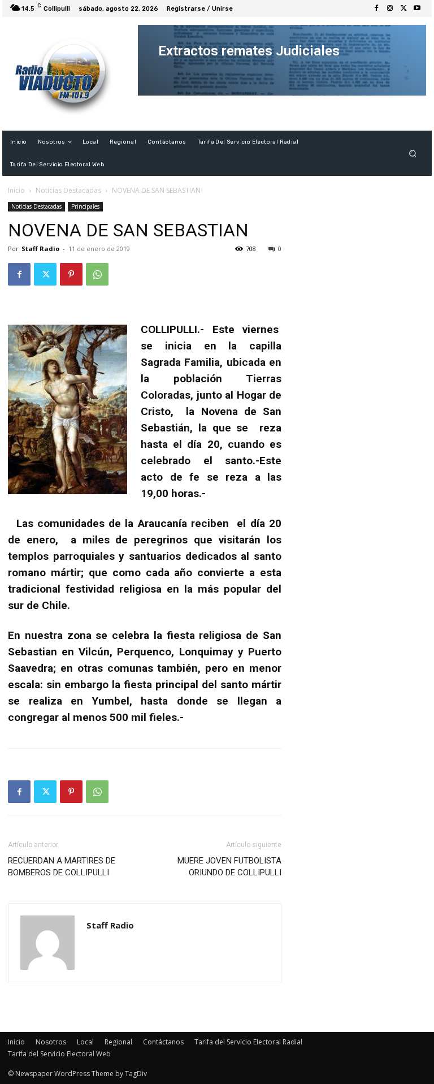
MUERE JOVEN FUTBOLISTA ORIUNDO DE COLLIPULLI (229, 867)
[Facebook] (376, 8)
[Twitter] (403, 8)
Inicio (16, 190)
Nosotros (51, 1042)
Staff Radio (40, 248)
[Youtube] (417, 8)
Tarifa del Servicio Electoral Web (59, 1054)
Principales (85, 206)
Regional (118, 1042)
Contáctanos (163, 1042)
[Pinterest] (71, 274)
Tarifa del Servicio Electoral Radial (248, 1042)
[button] (413, 153)
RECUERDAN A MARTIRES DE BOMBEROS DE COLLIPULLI (61, 867)
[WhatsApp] (97, 274)
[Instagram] (390, 8)
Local (85, 1042)
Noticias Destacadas (68, 190)
